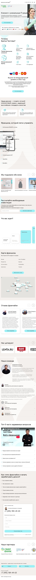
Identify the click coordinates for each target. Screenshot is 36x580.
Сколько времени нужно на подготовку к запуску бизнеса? (16, 462)
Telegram (9, 566)
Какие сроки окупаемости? (9, 458)
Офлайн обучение (7, 143)
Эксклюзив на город (7, 147)
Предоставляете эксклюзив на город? (11, 450)
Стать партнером (7, 22)
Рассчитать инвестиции (27, 210)
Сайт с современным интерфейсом (11, 139)
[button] (33, 174)
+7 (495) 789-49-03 (28, 2)
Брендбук (5, 163)
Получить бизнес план (18, 531)
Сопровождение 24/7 (8, 155)
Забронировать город (18, 272)
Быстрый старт (6, 151)
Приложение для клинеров (9, 135)
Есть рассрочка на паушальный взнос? (11, 454)
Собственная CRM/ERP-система (10, 127)
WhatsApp (27, 566)
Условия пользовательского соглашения (19, 534)
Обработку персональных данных (9, 535)
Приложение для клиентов (9, 131)
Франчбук (5, 159)
